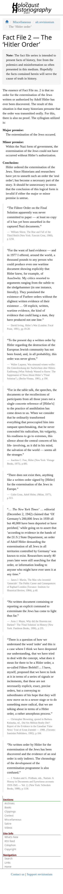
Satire (8, 823)
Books (8, 807)
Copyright (10, 849)
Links (7, 862)
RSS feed (10, 841)
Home (8, 866)
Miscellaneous (22, 22)
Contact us (17, 874)
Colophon (10, 845)
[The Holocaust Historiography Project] (31, 7)
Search (9, 858)
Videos (8, 827)
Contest (9, 815)
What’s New (11, 837)
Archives (10, 803)
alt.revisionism (44, 22)
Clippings (10, 811)
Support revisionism (39, 874)
